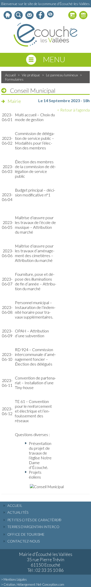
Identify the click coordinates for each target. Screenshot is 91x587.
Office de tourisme (25, 534)
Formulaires (14, 79)
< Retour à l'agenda (73, 109)
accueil (14, 505)
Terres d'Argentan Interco (33, 527)
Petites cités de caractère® (34, 520)
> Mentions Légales (14, 579)
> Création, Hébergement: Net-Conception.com (32, 584)
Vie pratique (31, 75)
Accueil (10, 75)
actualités (17, 512)
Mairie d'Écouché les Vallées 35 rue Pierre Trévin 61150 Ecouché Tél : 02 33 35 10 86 (45, 562)
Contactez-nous (23, 541)
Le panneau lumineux (62, 75)
